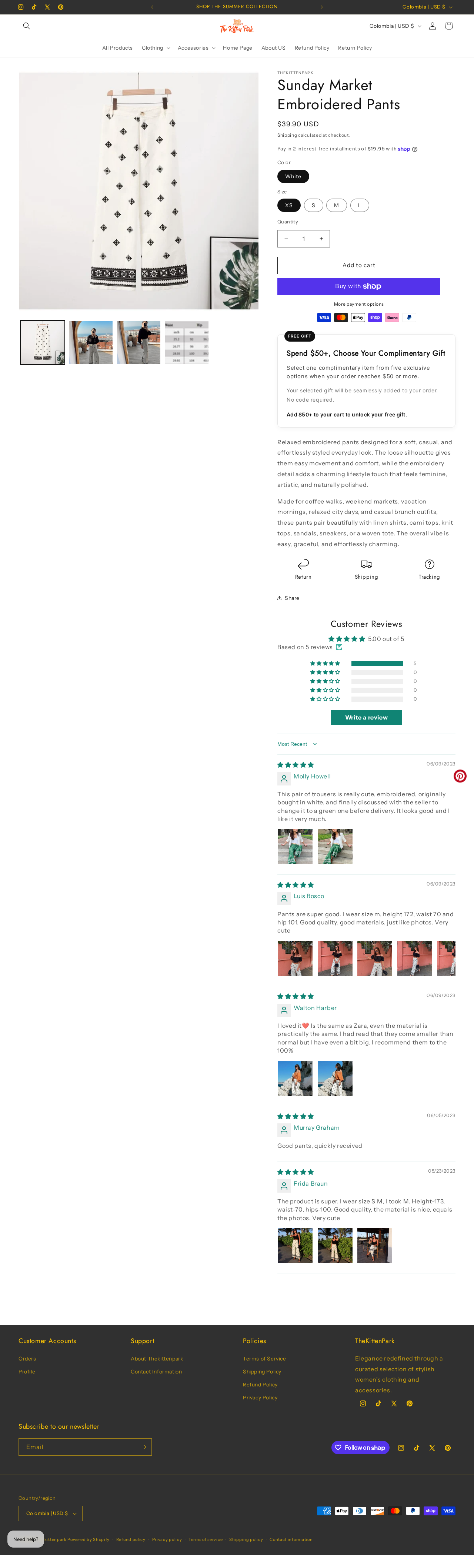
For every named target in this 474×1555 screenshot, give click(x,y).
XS (289, 205)
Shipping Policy (262, 1371)
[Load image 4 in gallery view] (186, 342)
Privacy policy (167, 1539)
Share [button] (292, 598)
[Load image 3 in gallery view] (139, 342)
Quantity (287, 222)
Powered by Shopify (88, 1539)
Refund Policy (260, 1384)
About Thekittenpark (157, 1358)
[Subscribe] (143, 1447)
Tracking (429, 577)
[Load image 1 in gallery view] (42, 342)
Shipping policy (246, 1539)
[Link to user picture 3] (375, 958)
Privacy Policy (260, 1397)
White (293, 176)
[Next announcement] (322, 7)
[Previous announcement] (152, 7)
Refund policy (131, 1539)
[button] (27, 26)
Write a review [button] (366, 717)
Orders (27, 1358)
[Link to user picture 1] (295, 846)
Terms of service (205, 1539)
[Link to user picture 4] (415, 958)
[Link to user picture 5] (454, 958)
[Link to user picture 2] (335, 846)
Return (303, 577)
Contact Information (156, 1371)
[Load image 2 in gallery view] (91, 342)
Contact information (291, 1539)
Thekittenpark (51, 1539)
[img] (295, 764)
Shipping (287, 135)
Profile (27, 1371)
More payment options (359, 304)
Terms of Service (264, 1358)
